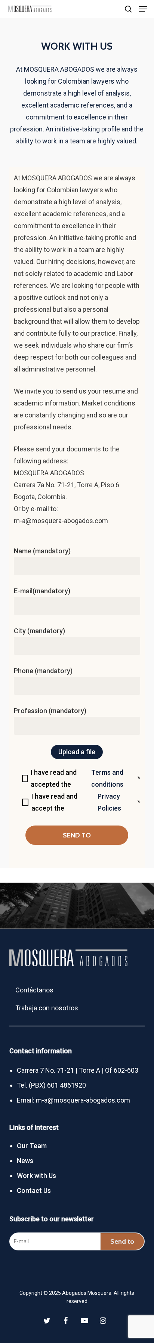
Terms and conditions (107, 778)
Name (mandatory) (42, 551)
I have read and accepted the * (85, 778)
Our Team (32, 1146)
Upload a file (76, 752)
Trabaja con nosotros (46, 1004)
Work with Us (36, 1175)
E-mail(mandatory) (42, 591)
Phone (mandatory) (43, 671)
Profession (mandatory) (50, 711)
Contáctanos (34, 986)
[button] (143, 9)
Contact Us (34, 1190)
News (25, 1161)
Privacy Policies (109, 802)
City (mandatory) (39, 631)
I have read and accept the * (85, 802)
